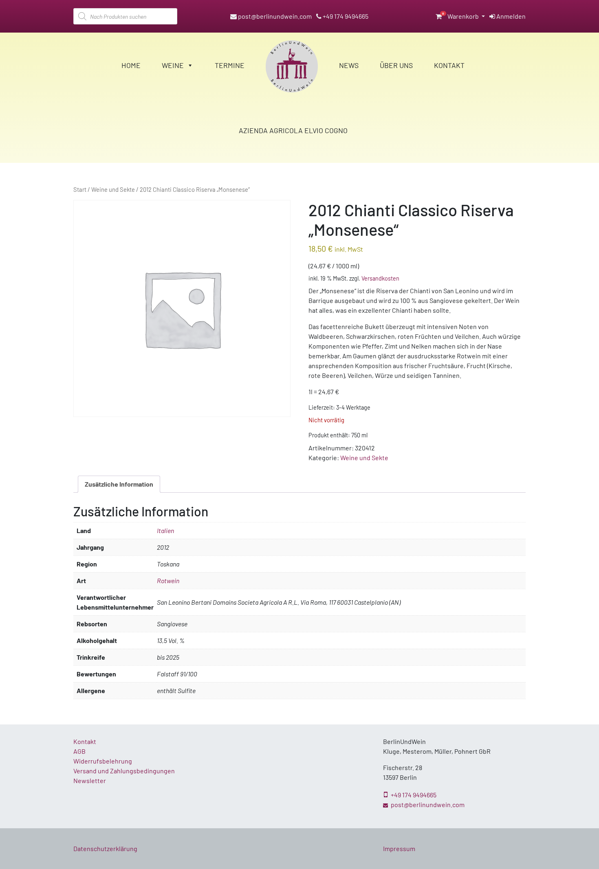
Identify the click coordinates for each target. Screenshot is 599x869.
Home (131, 65)
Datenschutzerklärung (105, 848)
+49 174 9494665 (345, 16)
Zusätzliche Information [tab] (119, 484)
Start (79, 189)
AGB (79, 751)
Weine (173, 65)
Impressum (399, 848)
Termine (229, 65)
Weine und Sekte (113, 189)
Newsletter (89, 780)
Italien (165, 530)
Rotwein (168, 580)
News (349, 65)
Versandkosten (380, 278)
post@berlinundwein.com (274, 16)
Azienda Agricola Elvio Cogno (293, 130)
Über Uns (396, 65)
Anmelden (510, 16)
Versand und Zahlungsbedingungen (124, 771)
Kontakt (449, 65)
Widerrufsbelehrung (102, 761)
